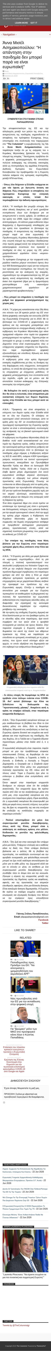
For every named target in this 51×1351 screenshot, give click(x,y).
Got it (33, 23)
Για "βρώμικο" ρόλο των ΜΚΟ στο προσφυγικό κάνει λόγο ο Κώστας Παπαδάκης (23, 1033)
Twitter (45, 923)
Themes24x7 (41, 1346)
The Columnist (22, 1346)
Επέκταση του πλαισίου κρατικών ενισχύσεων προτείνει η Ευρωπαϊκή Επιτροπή (14, 1050)
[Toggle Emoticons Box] (4, 1102)
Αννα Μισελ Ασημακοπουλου (14, 73)
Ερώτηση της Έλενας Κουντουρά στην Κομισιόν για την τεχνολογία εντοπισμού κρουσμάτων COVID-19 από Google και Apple (14, 1066)
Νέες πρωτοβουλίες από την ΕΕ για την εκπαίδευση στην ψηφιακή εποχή (25, 1001)
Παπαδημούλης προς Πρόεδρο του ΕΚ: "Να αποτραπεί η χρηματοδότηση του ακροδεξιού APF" (22, 968)
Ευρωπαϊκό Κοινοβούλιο (34, 73)
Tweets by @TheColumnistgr (16, 1325)
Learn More (21, 23)
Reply (6, 71)
